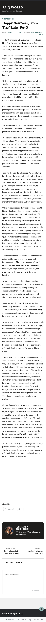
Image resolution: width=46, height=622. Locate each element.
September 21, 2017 (15, 32)
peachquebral (36, 32)
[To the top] (41, 609)
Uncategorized (9, 19)
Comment (35, 591)
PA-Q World (12, 7)
